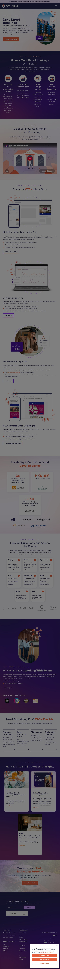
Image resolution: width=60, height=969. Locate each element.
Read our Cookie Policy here (46, 952)
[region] (44, 956)
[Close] (57, 945)
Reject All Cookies (44, 959)
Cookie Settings (44, 963)
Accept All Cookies (44, 955)
